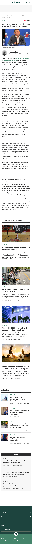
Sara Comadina (15, 262)
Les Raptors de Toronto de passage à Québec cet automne (16, 248)
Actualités (4, 244)
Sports (8, 15)
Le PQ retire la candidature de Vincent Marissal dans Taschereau (19, 412)
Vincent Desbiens (13, 52)
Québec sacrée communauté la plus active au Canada (15, 290)
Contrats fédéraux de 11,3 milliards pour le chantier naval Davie (18, 439)
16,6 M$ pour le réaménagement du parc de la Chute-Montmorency (16, 461)
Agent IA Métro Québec (16, 300)
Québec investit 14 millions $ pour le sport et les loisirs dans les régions (15, 367)
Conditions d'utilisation (15, 541)
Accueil (3, 15)
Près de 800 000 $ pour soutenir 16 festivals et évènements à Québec (15, 329)
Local (11, 421)
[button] (2, 2)
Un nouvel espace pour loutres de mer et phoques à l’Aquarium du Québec (16, 473)
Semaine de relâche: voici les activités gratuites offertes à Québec (15, 485)
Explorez (16, 454)
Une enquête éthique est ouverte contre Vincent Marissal (18, 399)
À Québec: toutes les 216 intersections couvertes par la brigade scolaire (19, 425)
